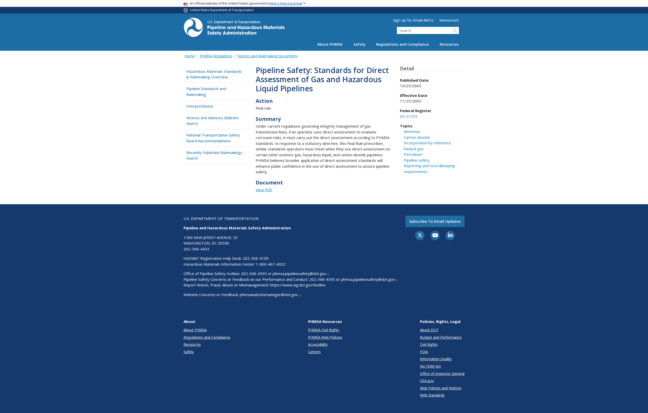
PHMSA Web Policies (325, 337)
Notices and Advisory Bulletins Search (212, 120)
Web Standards (432, 395)
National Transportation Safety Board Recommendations (213, 137)
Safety (359, 44)
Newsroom (449, 20)
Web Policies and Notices (440, 388)
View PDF (264, 189)
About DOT (429, 330)
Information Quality (436, 358)
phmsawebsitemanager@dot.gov (269, 294)
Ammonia (412, 131)
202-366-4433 (196, 248)
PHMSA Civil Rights (323, 330)
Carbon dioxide (417, 137)
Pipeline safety (417, 160)
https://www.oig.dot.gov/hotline (298, 284)
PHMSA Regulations (216, 56)
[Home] (234, 28)
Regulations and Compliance (402, 44)
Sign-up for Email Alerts (413, 20)
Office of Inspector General (442, 373)
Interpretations (199, 106)
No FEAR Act (430, 366)
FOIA (424, 351)
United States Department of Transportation (222, 10)
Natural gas (414, 148)
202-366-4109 (256, 258)
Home (190, 56)
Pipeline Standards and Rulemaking (206, 91)
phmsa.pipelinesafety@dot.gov (300, 273)
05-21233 (408, 116)
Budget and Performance (441, 337)
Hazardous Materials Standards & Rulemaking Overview (213, 74)
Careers (314, 351)
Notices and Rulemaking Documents (267, 56)
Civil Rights (429, 344)
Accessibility (318, 344)
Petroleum (413, 154)
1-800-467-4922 (271, 264)
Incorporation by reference (427, 142)
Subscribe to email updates (435, 221)
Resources (449, 44)
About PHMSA (329, 44)
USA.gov (427, 380)
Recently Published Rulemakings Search (214, 155)
